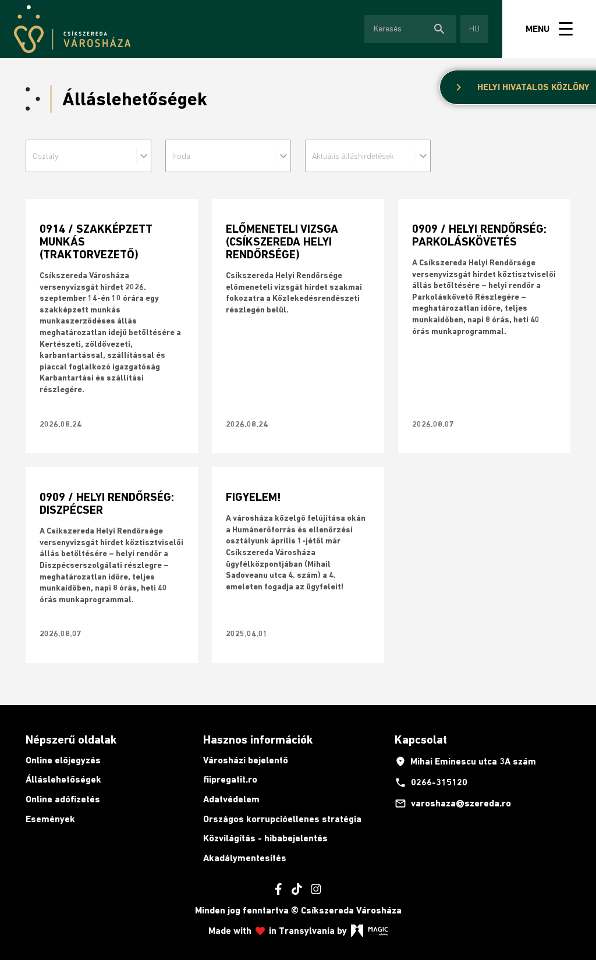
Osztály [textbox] (46, 156)
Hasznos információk (258, 739)
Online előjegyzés (63, 760)
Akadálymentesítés (244, 857)
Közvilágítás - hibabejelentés (265, 838)
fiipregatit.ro (230, 779)
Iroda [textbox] (181, 156)
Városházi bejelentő (245, 760)
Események (50, 818)
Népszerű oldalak (71, 739)
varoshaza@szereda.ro (453, 803)
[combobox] (86, 156)
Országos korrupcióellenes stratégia (282, 818)
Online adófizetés (63, 799)
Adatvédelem (231, 799)
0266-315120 (431, 782)
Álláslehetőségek (63, 779)
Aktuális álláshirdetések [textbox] (353, 156)
